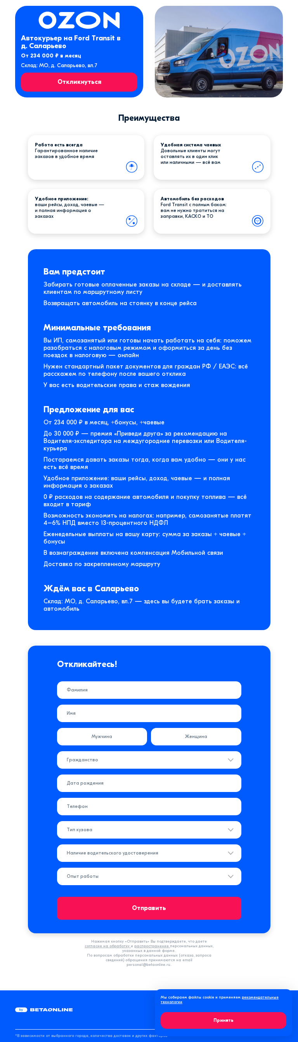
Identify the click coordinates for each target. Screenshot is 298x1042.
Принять (223, 1020)
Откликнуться (79, 81)
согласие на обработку (108, 946)
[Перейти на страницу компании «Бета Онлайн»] (44, 1009)
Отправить (149, 908)
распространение (152, 946)
